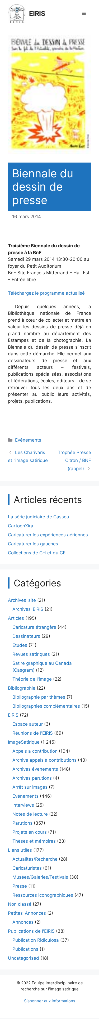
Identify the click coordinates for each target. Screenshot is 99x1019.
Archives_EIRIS (27, 609)
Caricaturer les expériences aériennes (48, 534)
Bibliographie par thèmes (38, 697)
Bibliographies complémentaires (46, 706)
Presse (19, 886)
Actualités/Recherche (35, 859)
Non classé (19, 904)
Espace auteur (27, 724)
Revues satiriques (31, 654)
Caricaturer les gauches (33, 543)
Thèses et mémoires (34, 841)
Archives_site (22, 600)
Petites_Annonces (27, 913)
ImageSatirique (24, 742)
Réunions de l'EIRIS (32, 733)
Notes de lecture (30, 814)
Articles (16, 618)
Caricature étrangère (34, 627)
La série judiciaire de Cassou (38, 516)
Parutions (22, 823)
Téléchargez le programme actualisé (46, 293)
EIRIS (37, 13)
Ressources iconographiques (42, 895)
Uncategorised (23, 958)
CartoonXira (20, 525)
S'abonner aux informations (49, 1000)
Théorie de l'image (32, 679)
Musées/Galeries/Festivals (40, 877)
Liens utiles (20, 850)
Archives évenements (35, 769)
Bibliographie (21, 688)
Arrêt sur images (30, 787)
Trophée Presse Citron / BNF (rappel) (74, 460)
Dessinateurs (26, 636)
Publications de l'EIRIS (31, 931)
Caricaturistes (27, 868)
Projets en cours (29, 832)
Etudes (19, 645)
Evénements (28, 440)
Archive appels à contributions (44, 760)
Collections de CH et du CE (36, 552)
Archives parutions (32, 778)
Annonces (23, 922)
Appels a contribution (35, 751)
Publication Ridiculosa (35, 940)
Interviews (23, 805)
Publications (25, 949)
